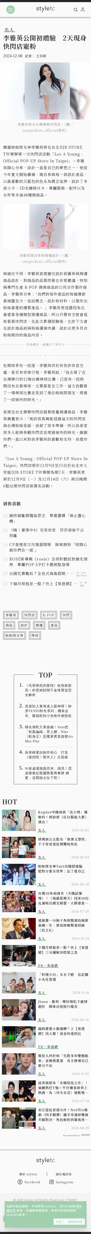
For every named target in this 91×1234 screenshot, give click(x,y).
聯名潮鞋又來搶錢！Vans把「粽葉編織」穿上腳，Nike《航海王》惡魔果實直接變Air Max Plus (49, 734)
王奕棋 (41, 55)
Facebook (32, 1182)
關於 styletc (28, 1174)
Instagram (64, 1182)
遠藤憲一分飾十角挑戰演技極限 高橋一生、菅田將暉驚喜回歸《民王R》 (63, 925)
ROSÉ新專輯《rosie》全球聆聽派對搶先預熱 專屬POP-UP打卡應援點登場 (48, 561)
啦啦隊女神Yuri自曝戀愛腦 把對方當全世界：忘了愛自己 (62, 869)
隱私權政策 (64, 1174)
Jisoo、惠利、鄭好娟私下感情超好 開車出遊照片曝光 (63, 1004)
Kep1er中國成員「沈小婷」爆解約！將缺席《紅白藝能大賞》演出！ (63, 817)
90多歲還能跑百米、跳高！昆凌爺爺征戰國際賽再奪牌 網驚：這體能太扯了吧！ (48, 773)
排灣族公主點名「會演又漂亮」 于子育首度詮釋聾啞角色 (63, 842)
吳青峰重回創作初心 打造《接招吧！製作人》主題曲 (46, 755)
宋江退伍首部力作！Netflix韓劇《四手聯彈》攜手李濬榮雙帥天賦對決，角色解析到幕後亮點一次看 (63, 1114)
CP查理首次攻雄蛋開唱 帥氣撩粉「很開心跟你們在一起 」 (48, 547)
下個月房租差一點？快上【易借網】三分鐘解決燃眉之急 (63, 950)
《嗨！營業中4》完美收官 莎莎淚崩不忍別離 (46, 532)
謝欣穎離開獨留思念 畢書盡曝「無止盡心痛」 (47, 518)
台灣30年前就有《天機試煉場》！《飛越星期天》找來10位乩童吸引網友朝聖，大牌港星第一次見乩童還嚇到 (63, 898)
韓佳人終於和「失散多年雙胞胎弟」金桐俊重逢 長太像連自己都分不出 (63, 1060)
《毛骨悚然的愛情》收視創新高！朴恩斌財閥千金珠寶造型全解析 (48, 690)
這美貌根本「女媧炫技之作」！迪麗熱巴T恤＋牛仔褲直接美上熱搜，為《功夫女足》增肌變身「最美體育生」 (63, 1087)
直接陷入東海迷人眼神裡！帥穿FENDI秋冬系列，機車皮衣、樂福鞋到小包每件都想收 (48, 710)
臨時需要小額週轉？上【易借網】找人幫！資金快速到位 (61, 1031)
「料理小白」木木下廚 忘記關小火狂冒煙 (63, 977)
